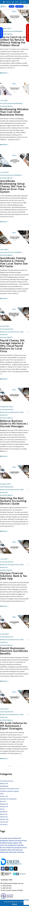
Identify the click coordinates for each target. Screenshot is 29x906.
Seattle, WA (4, 335)
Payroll (2, 809)
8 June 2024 (4, 634)
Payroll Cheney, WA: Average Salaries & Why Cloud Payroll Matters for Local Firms (12, 346)
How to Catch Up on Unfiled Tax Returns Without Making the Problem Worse (13, 41)
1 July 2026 (3, 101)
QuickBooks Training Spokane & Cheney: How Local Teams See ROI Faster (14, 262)
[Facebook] (3, 869)
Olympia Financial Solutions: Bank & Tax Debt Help (13, 575)
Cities (21, 332)
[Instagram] (7, 869)
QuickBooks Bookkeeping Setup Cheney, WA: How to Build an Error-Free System (13, 186)
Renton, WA (3, 814)
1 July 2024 (3, 559)
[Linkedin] (11, 869)
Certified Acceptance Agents (9, 791)
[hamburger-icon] (26, 6)
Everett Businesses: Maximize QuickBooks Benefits (14, 650)
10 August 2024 (5, 484)
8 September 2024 (6, 407)
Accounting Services (6, 103)
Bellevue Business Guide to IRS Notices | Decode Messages (14, 423)
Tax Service (3, 824)
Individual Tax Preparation (8, 799)
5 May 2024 (4, 709)
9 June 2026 (4, 172)
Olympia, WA (4, 806)
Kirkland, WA (4, 804)
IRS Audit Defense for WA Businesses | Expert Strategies (13, 725)
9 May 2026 (4, 249)
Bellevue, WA (4, 783)
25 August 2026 (5, 28)
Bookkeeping (18, 31)
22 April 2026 (4, 326)
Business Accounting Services (9, 332)
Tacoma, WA (4, 822)
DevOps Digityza (6, 106)
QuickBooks (17, 175)
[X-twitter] (15, 869)
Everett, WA (4, 796)
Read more (3, 73)
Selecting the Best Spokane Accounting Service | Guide (13, 500)
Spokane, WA (4, 819)
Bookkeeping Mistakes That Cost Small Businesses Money (14, 111)
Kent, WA (3, 801)
